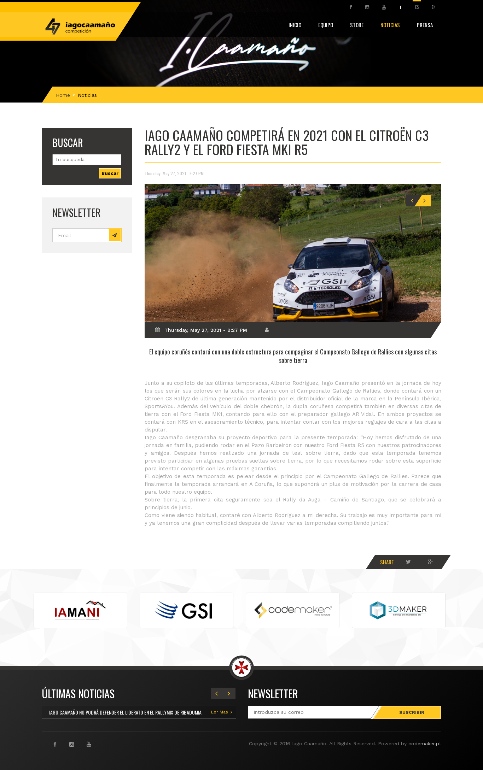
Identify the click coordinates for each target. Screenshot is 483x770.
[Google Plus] (430, 562)
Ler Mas (219, 712)
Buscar (109, 173)
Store (356, 25)
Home (63, 95)
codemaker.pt (424, 743)
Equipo (325, 25)
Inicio (295, 25)
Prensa (425, 25)
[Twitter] (408, 562)
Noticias (390, 25)
